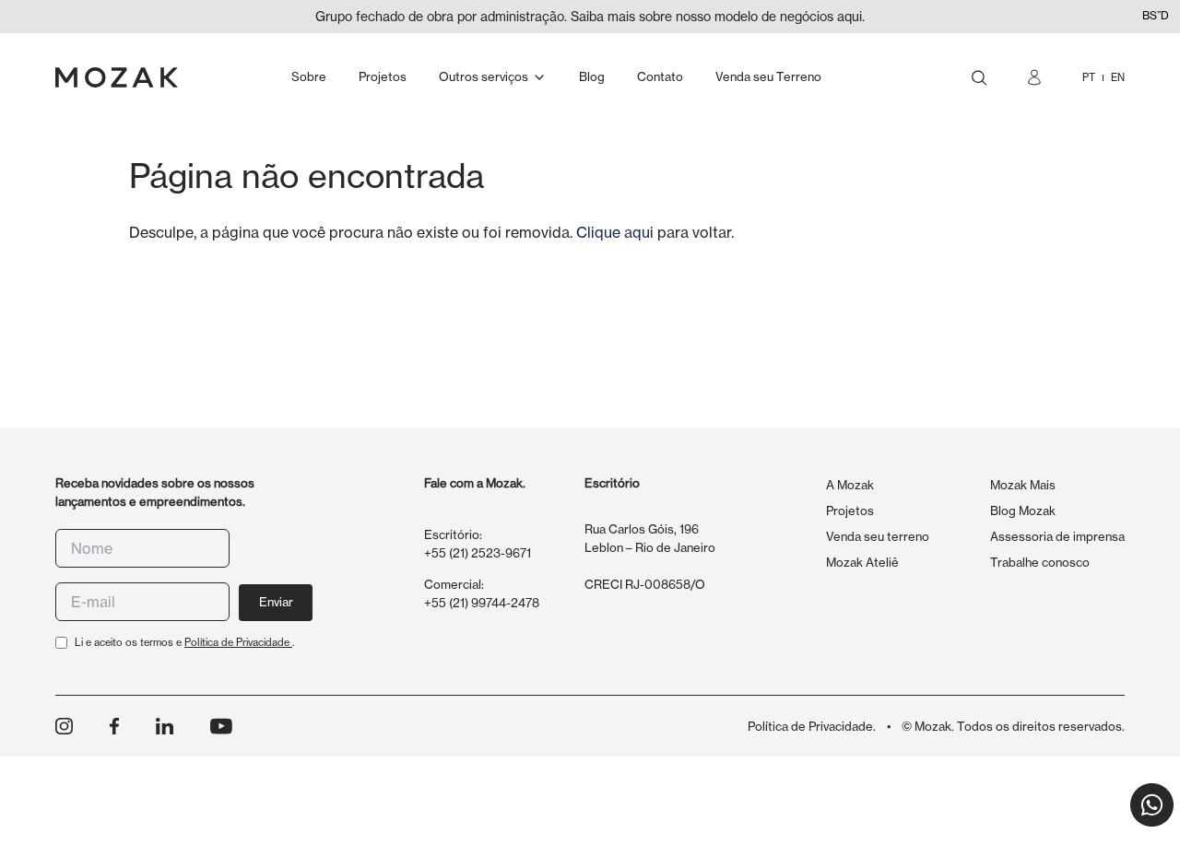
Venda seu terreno (877, 536)
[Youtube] (221, 726)
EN (1118, 77)
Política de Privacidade (238, 642)
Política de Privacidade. (812, 726)
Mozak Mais (1023, 484)
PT (1088, 77)
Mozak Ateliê (862, 562)
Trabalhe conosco (1040, 562)
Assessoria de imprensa (1057, 536)
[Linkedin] (164, 726)
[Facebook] (114, 726)
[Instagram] (64, 726)
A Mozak (850, 484)
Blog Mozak (1023, 510)
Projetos (850, 510)
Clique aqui (615, 232)
